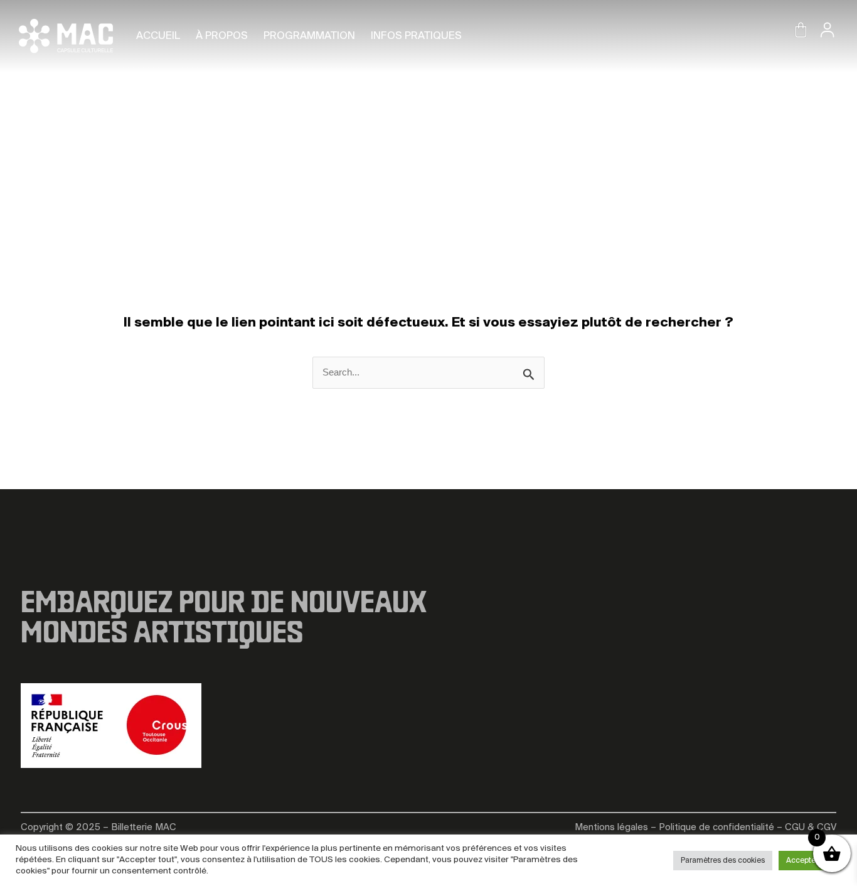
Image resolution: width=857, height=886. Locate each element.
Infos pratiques (416, 36)
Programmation (309, 36)
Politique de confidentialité (716, 828)
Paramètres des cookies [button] (723, 860)
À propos (222, 36)
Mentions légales (611, 828)
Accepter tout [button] (810, 860)
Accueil (158, 36)
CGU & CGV (810, 828)
